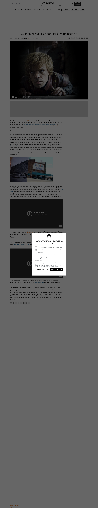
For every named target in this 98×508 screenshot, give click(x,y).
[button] (49, 253)
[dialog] (49, 254)
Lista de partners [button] (38, 260)
